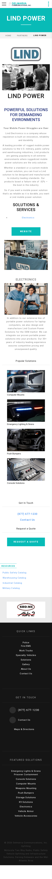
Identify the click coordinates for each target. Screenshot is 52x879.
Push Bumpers (14, 453)
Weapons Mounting (26, 788)
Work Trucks (26, 650)
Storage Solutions (26, 797)
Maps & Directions (23, 729)
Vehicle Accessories (26, 816)
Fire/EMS (26, 646)
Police (26, 642)
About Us (26, 669)
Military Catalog (11, 588)
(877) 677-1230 (27, 513)
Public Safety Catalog (14, 572)
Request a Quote (26, 542)
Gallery (26, 664)
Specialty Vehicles (26, 655)
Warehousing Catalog (14, 578)
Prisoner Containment (26, 774)
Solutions (26, 659)
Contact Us (27, 519)
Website (26, 231)
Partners (22, 35)
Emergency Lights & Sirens (26, 771)
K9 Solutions (26, 802)
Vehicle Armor (26, 811)
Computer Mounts (15, 394)
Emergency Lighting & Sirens (20, 424)
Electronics (28, 217)
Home (8, 35)
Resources (8, 566)
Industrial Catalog (12, 583)
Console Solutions (16, 483)
